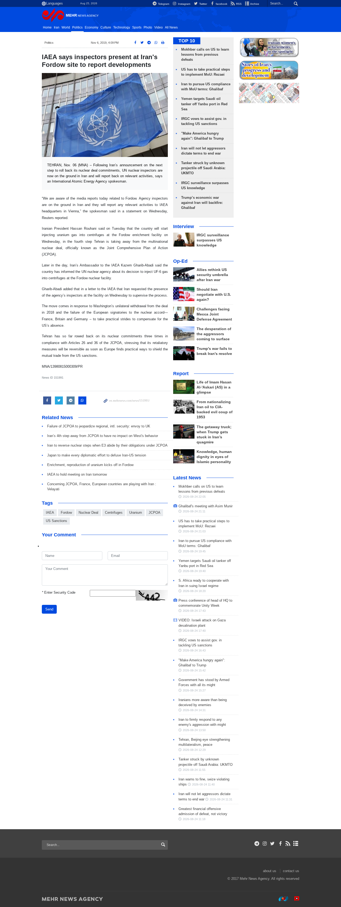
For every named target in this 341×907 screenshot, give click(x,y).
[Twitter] (272, 843)
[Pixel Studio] (294, 898)
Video (158, 27)
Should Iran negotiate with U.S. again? (214, 295)
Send (49, 609)
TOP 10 (186, 40)
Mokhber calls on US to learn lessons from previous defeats (205, 54)
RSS (238, 3)
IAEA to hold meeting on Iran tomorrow (77, 474)
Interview (183, 226)
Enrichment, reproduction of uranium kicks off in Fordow (90, 465)
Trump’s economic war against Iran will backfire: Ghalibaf (202, 203)
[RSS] (288, 843)
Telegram (163, 3)
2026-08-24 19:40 (194, 571)
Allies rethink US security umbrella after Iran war (212, 275)
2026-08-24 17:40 (194, 630)
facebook (221, 3)
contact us (291, 871)
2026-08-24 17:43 (194, 610)
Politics (77, 27)
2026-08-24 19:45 (194, 551)
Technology (121, 27)
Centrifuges (114, 513)
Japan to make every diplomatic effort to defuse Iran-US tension (96, 455)
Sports (136, 27)
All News (171, 27)
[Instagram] (264, 843)
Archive (254, 3)
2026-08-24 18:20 (194, 591)
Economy (91, 27)
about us (269, 871)
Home (47, 27)
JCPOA (154, 513)
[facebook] (280, 843)
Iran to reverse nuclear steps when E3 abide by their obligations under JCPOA (107, 445)
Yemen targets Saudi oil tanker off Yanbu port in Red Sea (204, 104)
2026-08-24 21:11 (194, 511)
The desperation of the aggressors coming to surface (214, 334)
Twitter (202, 3)
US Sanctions (56, 521)
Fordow (66, 513)
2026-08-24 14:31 (194, 710)
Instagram (183, 3)
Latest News (187, 477)
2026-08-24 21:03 (194, 531)
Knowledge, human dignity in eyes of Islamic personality (214, 457)
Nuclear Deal (88, 513)
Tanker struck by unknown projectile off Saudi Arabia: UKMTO (203, 168)
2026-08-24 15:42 (194, 670)
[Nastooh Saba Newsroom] (280, 898)
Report (181, 373)
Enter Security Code (58, 592)
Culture (105, 27)
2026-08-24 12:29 (194, 749)
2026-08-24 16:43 (194, 650)
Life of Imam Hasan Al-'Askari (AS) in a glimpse (214, 387)
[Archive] (296, 843)
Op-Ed (180, 261)
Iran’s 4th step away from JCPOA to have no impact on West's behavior (102, 436)
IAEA (50, 513)
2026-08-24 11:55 (194, 769)
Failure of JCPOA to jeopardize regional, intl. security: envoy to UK (98, 426)
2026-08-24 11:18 (194, 819)
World (66, 27)
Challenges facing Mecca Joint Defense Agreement (214, 314)
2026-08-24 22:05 (194, 496)
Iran (56, 27)
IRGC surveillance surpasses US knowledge (213, 240)
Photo (148, 27)
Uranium (135, 513)
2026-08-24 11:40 (203, 784)
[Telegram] (257, 843)
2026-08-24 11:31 (221, 799)
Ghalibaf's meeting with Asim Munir (205, 506)
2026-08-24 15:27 (194, 690)
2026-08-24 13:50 (194, 730)
